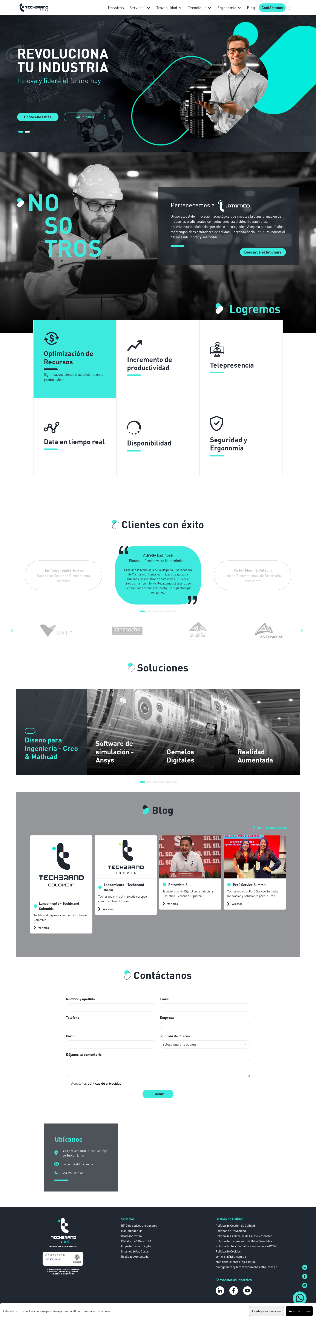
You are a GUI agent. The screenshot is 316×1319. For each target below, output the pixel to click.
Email (164, 999)
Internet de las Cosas (135, 1251)
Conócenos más (38, 116)
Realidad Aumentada (135, 1256)
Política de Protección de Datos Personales (244, 1236)
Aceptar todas (299, 1311)
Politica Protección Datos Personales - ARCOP (246, 1246)
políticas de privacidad (104, 1083)
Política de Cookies (228, 1251)
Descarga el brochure (263, 252)
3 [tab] (155, 613)
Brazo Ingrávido (131, 1236)
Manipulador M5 (131, 1230)
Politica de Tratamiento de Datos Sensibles (244, 1241)
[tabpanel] (158, 83)
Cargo (70, 1036)
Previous (13, 630)
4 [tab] (161, 613)
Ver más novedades (271, 827)
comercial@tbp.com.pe (231, 1256)
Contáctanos (272, 7)
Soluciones (84, 116)
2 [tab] (27, 133)
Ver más (43, 927)
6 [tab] (174, 613)
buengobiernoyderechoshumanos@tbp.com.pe (246, 1267)
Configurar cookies (266, 1311)
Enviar (158, 1094)
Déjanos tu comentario (84, 1054)
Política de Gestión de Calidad (235, 1225)
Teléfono (73, 1017)
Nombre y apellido (80, 999)
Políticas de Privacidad (231, 1230)
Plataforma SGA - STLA (136, 1241)
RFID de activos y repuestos (139, 1225)
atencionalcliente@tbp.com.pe (236, 1261)
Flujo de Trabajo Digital (136, 1246)
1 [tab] (20, 133)
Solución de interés (175, 1036)
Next (303, 630)
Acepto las (96, 1083)
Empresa (167, 1017)
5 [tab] (168, 613)
